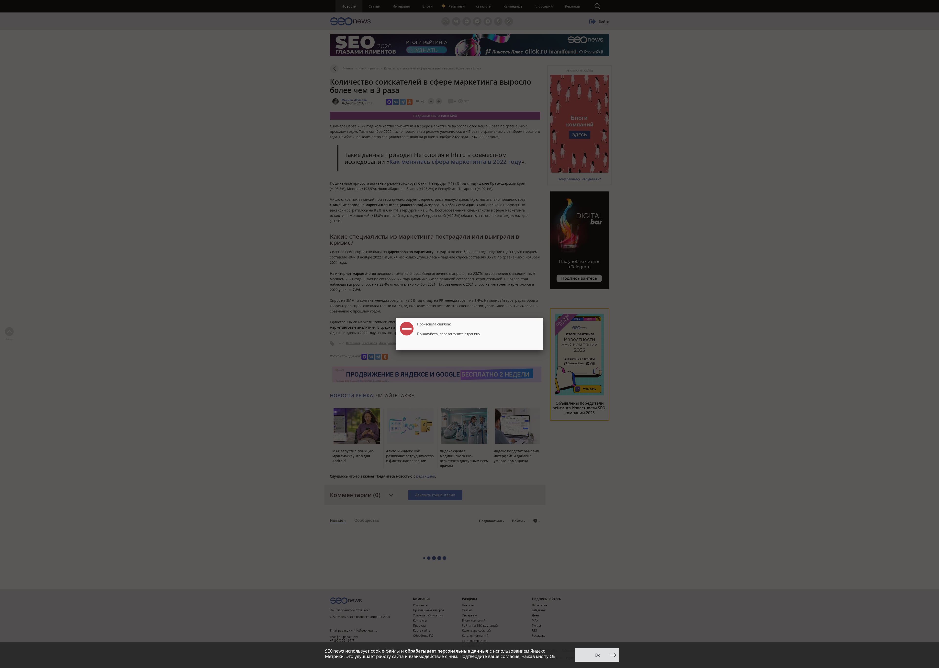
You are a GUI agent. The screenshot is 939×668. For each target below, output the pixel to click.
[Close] (542, 318)
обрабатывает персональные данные (446, 651)
